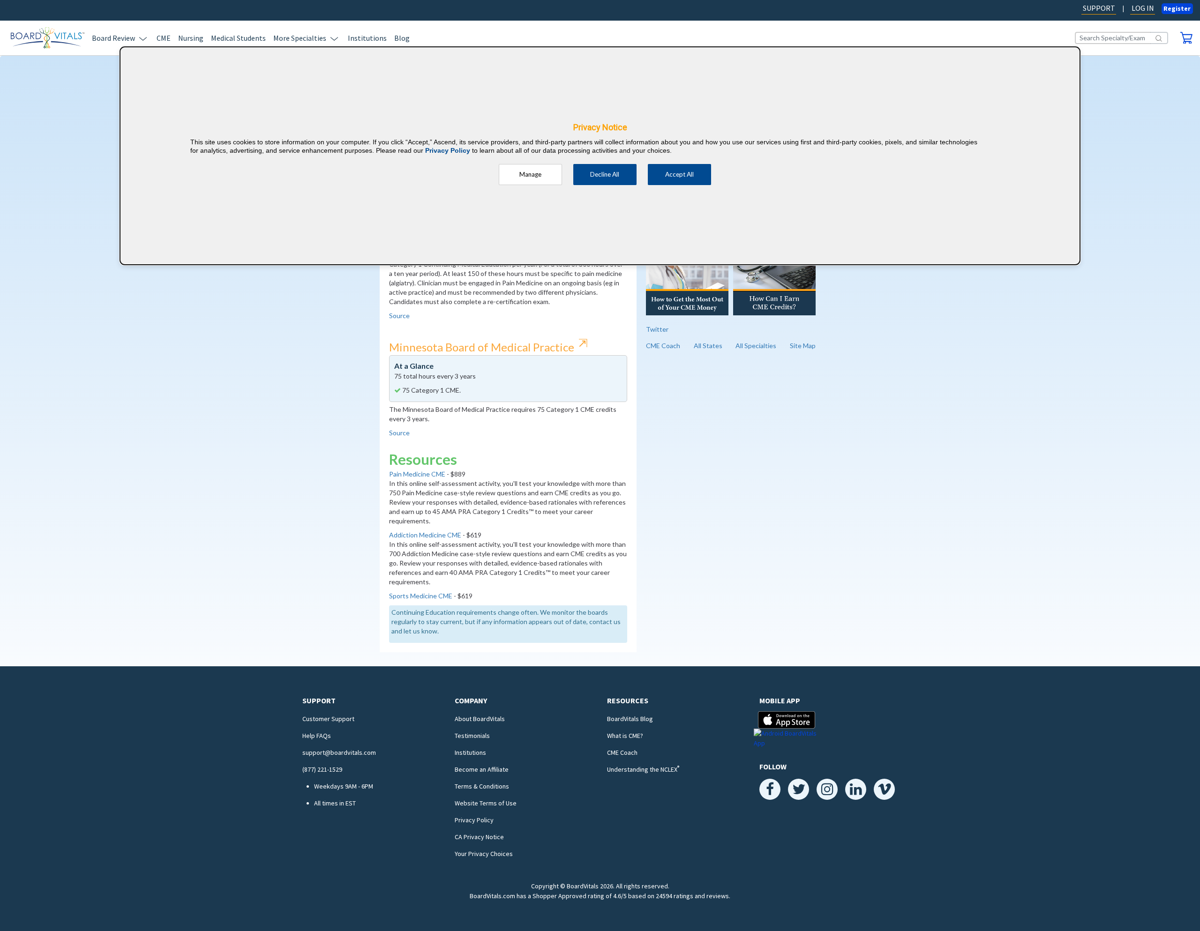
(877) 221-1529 (322, 769)
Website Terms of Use (486, 803)
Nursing (190, 38)
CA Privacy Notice (479, 837)
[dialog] (600, 156)
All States (708, 346)
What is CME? (625, 735)
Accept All (679, 174)
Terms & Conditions (482, 786)
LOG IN (1143, 8)
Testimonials (472, 735)
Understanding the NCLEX (643, 769)
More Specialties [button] (299, 38)
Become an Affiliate (482, 769)
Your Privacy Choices (484, 853)
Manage (530, 174)
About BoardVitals (480, 719)
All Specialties (755, 346)
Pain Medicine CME (417, 474)
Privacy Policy (474, 820)
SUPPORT (1099, 8)
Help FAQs (316, 735)
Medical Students (238, 38)
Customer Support (328, 719)
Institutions (367, 38)
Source (399, 316)
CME (164, 38)
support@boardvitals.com (339, 752)
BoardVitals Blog (630, 719)
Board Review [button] (113, 38)
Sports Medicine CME (420, 596)
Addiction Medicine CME (425, 535)
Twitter (657, 329)
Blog (402, 38)
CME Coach (663, 346)
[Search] (1159, 38)
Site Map (803, 346)
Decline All (604, 174)
